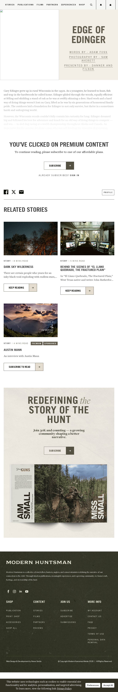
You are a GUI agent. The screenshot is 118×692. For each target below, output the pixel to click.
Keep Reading (16, 287)
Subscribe (67, 610)
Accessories (13, 622)
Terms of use (96, 634)
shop (82, 5)
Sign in (74, 175)
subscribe (55, 165)
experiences (68, 5)
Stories (10, 5)
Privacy (92, 628)
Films (40, 5)
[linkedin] (20, 591)
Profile (108, 192)
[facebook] (8, 591)
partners (52, 5)
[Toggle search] (91, 5)
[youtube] (27, 591)
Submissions (68, 622)
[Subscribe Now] (101, 5)
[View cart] (110, 5)
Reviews (38, 628)
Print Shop (13, 616)
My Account (95, 610)
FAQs (90, 622)
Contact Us (94, 616)
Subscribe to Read (19, 366)
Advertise (67, 616)
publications (26, 5)
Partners (39, 622)
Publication (13, 610)
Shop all (11, 628)
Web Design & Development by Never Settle (23, 661)
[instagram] (14, 591)
